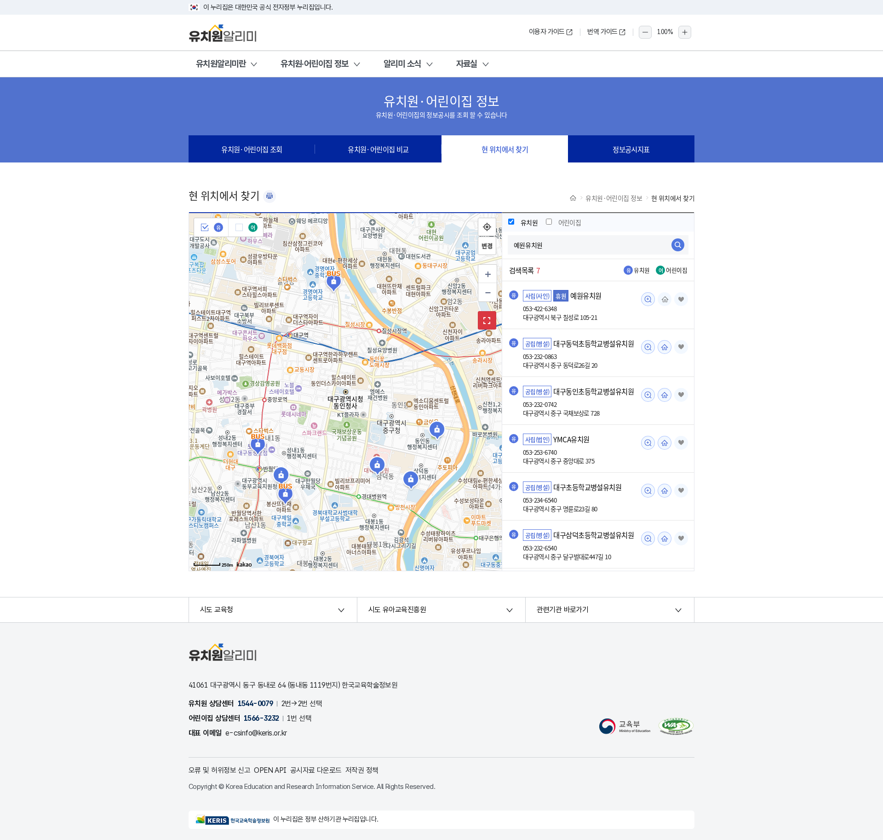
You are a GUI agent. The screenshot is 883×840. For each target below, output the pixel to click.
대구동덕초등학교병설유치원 (593, 343)
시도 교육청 (216, 609)
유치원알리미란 (221, 63)
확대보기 (487, 320)
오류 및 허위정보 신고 (219, 770)
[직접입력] (487, 246)
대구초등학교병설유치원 (587, 487)
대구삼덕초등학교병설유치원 (593, 535)
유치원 (529, 222)
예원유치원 (585, 295)
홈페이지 (664, 299)
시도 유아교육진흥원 (397, 609)
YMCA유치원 (571, 439)
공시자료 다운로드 (316, 770)
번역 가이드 (602, 32)
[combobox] (598, 245)
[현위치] (487, 227)
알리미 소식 (402, 63)
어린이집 (569, 222)
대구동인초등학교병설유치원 (593, 391)
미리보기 (648, 299)
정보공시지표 (631, 149)
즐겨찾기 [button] (681, 299)
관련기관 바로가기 (562, 609)
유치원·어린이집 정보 (315, 63)
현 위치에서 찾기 (505, 149)
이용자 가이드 (547, 32)
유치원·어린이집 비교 (378, 149)
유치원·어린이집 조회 (251, 149)
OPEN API (270, 770)
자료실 (466, 63)
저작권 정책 (361, 770)
